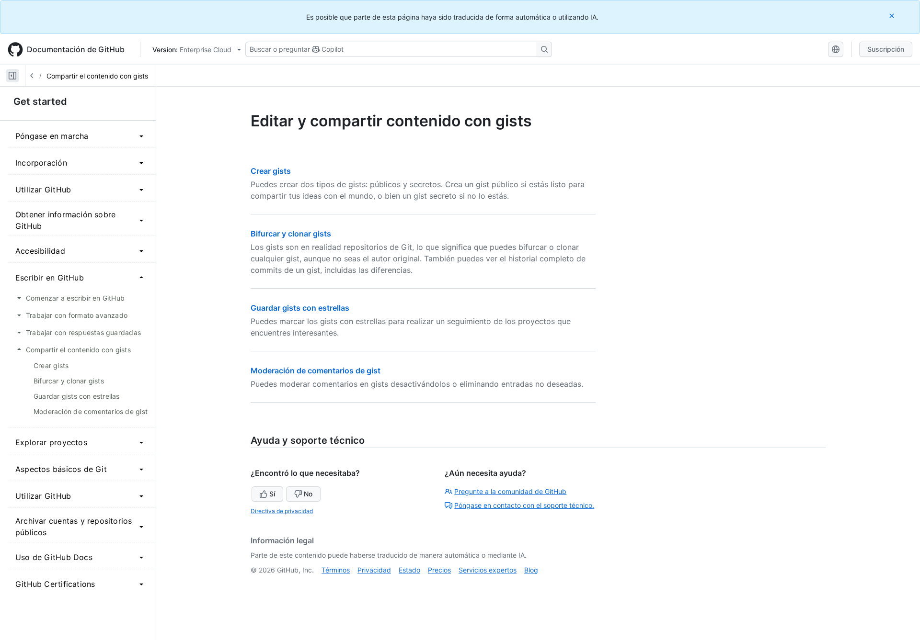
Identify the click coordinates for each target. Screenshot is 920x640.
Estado (409, 570)
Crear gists (271, 171)
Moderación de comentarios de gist (315, 370)
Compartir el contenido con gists (97, 76)
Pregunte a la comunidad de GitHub (510, 491)
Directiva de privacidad (282, 511)
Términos (336, 570)
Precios (439, 570)
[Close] (892, 15)
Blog (531, 570)
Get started (40, 101)
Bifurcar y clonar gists (291, 233)
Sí (272, 494)
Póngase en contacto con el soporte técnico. (524, 505)
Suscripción (885, 49)
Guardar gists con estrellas (300, 308)
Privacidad (374, 570)
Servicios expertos (488, 570)
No (308, 494)
